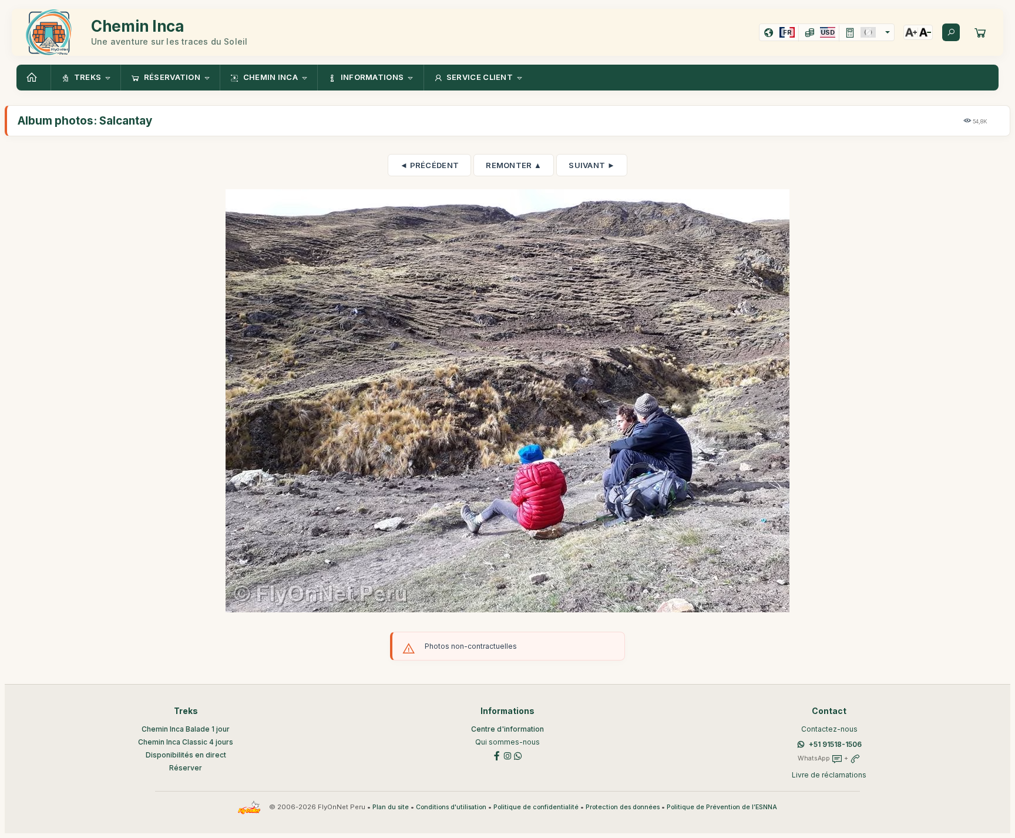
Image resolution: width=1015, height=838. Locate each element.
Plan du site (390, 807)
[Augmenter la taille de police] (911, 32)
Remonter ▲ (514, 165)
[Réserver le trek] (980, 32)
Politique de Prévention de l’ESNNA (722, 807)
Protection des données (623, 807)
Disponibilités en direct (186, 754)
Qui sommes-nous (507, 742)
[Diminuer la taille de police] (925, 32)
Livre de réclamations (829, 774)
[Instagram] (507, 754)
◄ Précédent (429, 165)
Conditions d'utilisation (451, 807)
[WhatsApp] (518, 754)
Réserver (185, 767)
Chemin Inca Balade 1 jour (186, 729)
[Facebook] (497, 754)
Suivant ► (592, 165)
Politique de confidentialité (536, 807)
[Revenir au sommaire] (33, 77)
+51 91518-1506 (835, 744)
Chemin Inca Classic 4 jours (185, 742)
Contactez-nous (829, 729)
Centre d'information (507, 729)
